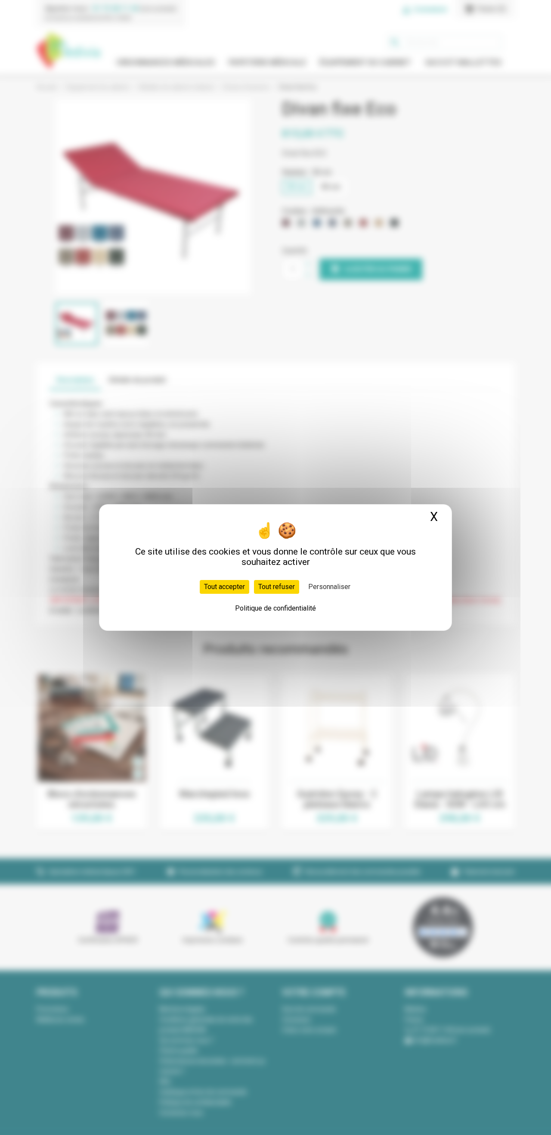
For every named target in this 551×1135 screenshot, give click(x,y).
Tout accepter (224, 587)
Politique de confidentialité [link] (275, 608)
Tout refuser (276, 587)
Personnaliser (329, 587)
